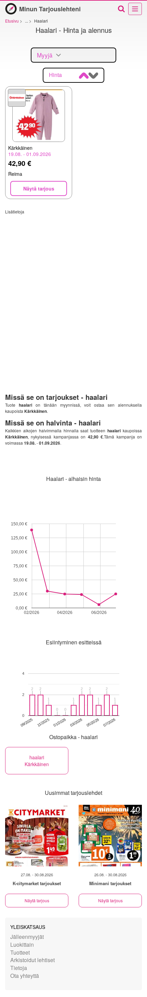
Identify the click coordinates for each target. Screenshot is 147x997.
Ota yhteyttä (24, 976)
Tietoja (18, 968)
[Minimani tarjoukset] (110, 835)
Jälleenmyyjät (27, 937)
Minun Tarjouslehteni (50, 8)
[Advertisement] (73, 288)
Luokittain (22, 944)
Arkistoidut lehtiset (32, 960)
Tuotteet (20, 952)
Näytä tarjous (37, 900)
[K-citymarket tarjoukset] (36, 835)
